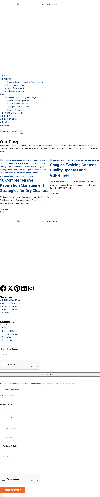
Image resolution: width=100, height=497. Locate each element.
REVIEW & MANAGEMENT (12, 113)
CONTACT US (8, 125)
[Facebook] (3, 288)
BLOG (4, 122)
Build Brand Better (49, 384)
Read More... (5, 209)
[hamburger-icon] (1, 73)
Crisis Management (15, 91)
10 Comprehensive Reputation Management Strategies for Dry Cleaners (24, 185)
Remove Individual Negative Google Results (25, 97)
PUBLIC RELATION (9, 119)
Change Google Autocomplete (19, 107)
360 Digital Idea (71, 384)
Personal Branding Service (18, 101)
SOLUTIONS (7, 116)
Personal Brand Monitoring (18, 104)
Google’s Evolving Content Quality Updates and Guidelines (73, 169)
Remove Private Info (15, 110)
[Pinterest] (17, 288)
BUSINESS (6, 79)
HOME (4, 76)
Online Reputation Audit (17, 88)
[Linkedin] (24, 288)
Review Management (16, 85)
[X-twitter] (10, 288)
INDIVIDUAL (6, 94)
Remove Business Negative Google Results (25, 82)
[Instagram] (31, 288)
